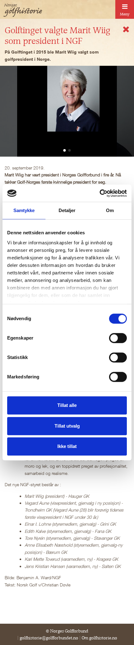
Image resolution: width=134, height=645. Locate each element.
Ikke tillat (67, 446)
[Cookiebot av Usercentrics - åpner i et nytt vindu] (99, 193)
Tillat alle (67, 405)
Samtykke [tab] (24, 210)
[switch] (118, 338)
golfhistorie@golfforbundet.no (49, 637)
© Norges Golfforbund (67, 630)
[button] (64, 150)
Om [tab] (110, 210)
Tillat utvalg (67, 426)
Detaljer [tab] (67, 210)
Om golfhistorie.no (99, 637)
